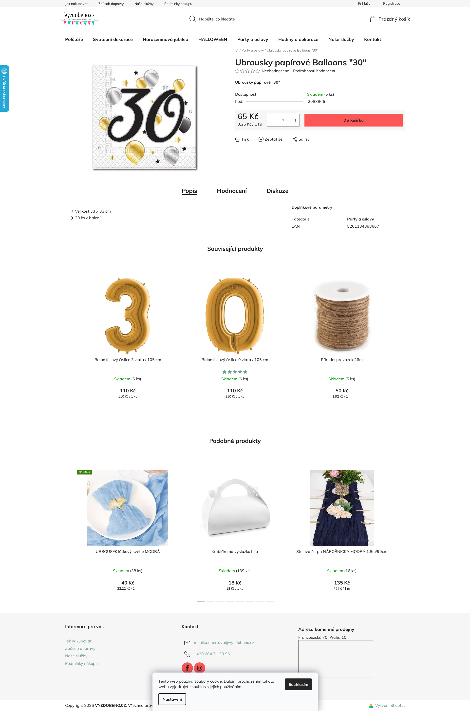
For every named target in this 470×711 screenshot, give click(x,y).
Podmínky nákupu (178, 3)
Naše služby (143, 3)
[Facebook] (187, 668)
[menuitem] (74, 39)
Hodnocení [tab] (232, 190)
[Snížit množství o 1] (271, 120)
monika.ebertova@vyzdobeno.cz (224, 642)
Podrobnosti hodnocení (314, 70)
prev (69, 342)
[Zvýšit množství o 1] (295, 120)
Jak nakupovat (76, 3)
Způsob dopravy (111, 3)
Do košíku (353, 120)
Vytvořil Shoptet (390, 705)
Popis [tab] (189, 190)
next (401, 342)
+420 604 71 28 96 (212, 653)
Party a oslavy (360, 219)
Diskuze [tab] (277, 190)
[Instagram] (199, 668)
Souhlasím (298, 684)
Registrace (391, 3)
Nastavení (172, 699)
